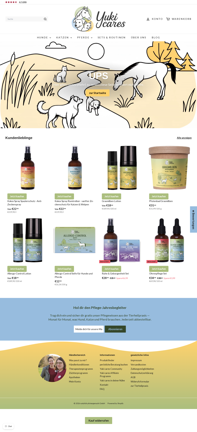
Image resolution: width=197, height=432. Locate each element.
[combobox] (26, 19)
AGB (133, 377)
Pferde (83, 37)
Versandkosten (138, 364)
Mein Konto (75, 381)
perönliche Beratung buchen (114, 364)
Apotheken (74, 377)
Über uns (138, 37)
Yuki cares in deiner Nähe (112, 380)
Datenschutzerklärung (142, 373)
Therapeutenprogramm (81, 368)
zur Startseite (97, 92)
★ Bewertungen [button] (193, 219)
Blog (156, 37)
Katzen (63, 37)
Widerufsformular (140, 381)
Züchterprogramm (78, 373)
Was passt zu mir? (78, 360)
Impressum (136, 360)
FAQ (102, 389)
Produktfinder (107, 360)
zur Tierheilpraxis (139, 385)
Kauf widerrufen (98, 420)
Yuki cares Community (111, 368)
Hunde (43, 37)
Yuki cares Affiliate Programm (109, 375)
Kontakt (104, 384)
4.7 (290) (23, 2)
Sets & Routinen (112, 37)
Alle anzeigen (184, 137)
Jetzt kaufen (17, 196)
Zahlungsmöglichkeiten (142, 368)
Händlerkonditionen (79, 364)
